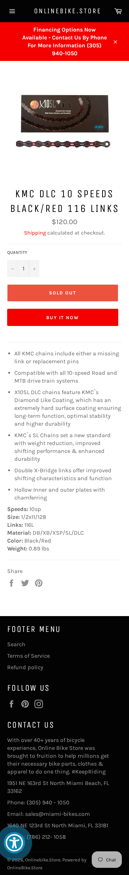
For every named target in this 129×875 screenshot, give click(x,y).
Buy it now (63, 317)
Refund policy (25, 667)
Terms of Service (28, 655)
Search (16, 644)
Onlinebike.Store (64, 11)
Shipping (35, 233)
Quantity (17, 252)
